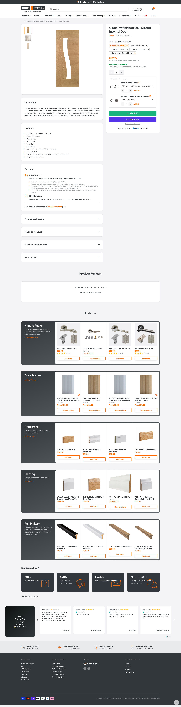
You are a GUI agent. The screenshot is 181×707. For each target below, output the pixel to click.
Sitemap (24, 674)
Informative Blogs (58, 666)
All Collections (26, 669)
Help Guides (56, 663)
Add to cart (132, 113)
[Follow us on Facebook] (84, 668)
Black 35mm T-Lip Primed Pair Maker (67, 548)
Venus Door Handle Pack (66, 348)
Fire (58, 16)
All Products (25, 672)
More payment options (132, 124)
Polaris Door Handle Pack (145, 348)
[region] (106, 620)
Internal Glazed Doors (48, 21)
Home (27, 21)
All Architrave (29, 436)
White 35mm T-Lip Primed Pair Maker (93, 548)
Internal (37, 16)
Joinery (111, 16)
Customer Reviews (27, 663)
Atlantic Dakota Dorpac (129, 83)
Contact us (25, 680)
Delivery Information (54, 207)
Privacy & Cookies (58, 674)
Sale (145, 16)
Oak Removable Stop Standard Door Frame (91, 399)
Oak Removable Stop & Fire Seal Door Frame (146, 399)
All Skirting (28, 481)
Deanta (111, 35)
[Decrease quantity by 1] (111, 72)
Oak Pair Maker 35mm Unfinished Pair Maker (143, 548)
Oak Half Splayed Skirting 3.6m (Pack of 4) (93, 498)
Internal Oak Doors (64, 21)
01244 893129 (92, 663)
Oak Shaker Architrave (66, 450)
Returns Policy (57, 672)
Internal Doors (35, 21)
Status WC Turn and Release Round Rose (135, 96)
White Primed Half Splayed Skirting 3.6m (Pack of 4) (68, 498)
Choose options (94, 358)
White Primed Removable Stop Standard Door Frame (119, 399)
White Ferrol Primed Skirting (120, 497)
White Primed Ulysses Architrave (91, 451)
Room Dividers (81, 16)
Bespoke (25, 16)
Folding (68, 16)
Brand (136, 16)
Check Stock (113, 66)
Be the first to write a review (90, 292)
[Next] (159, 343)
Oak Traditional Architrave (145, 450)
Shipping (121, 60)
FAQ (22, 666)
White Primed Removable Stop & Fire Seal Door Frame (68, 399)
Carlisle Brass (129, 672)
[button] (90, 292)
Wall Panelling (97, 16)
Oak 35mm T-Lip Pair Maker (120, 547)
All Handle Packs (31, 337)
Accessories (124, 16)
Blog (152, 16)
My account (137, 10)
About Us (24, 677)
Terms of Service (57, 677)
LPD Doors (128, 666)
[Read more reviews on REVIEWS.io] (20, 627)
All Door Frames (31, 380)
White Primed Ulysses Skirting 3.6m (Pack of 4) (144, 498)
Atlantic (127, 669)
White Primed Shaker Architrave (117, 451)
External (48, 16)
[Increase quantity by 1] (121, 72)
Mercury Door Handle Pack (119, 348)
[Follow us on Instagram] (88, 668)
